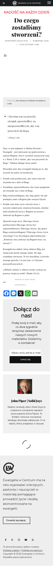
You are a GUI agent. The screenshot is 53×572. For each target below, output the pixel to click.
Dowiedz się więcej (15, 520)
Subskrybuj (11, 101)
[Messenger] (13, 293)
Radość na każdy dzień (26, 12)
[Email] (34, 293)
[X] (20, 293)
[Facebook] (6, 293)
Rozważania (21, 285)
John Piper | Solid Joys (16, 41)
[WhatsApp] (27, 293)
